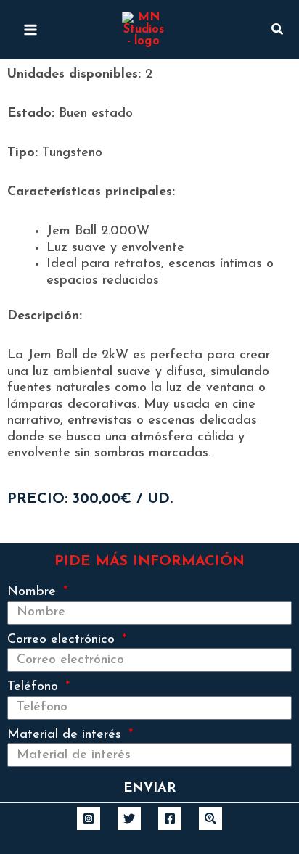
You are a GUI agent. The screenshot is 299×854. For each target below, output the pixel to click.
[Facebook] (169, 818)
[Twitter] (129, 818)
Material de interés (66, 735)
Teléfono (34, 687)
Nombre (33, 592)
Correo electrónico (63, 639)
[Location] (210, 818)
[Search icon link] (277, 32)
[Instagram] (88, 818)
